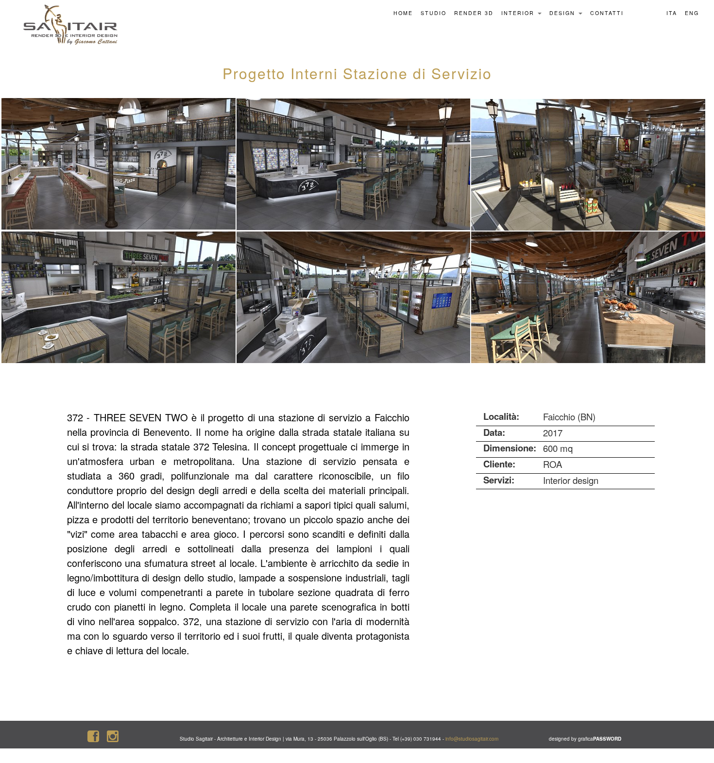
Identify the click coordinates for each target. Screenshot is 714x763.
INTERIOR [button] (519, 13)
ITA (671, 13)
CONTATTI (607, 13)
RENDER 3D (473, 13)
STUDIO (433, 13)
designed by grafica (585, 738)
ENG (692, 13)
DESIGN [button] (563, 13)
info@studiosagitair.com (471, 738)
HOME (403, 13)
